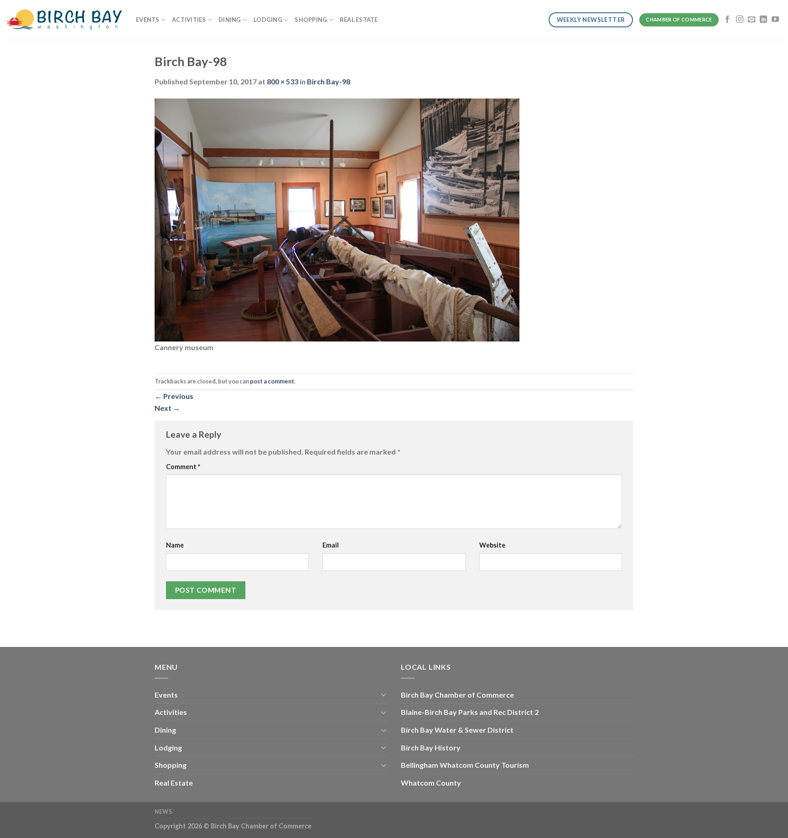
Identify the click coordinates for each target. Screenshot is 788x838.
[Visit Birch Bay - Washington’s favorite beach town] (64, 19)
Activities (189, 19)
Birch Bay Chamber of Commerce (457, 694)
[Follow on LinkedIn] (763, 20)
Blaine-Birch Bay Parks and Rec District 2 (470, 712)
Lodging (268, 19)
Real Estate (359, 19)
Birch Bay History (431, 747)
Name (175, 545)
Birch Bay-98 (328, 81)
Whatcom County (431, 782)
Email (330, 545)
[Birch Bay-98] (337, 218)
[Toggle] (383, 694)
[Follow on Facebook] (727, 20)
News (163, 811)
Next (167, 407)
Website (492, 545)
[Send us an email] (751, 20)
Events (148, 19)
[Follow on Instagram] (739, 20)
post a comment (272, 381)
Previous (174, 396)
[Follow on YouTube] (775, 20)
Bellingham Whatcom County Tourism (465, 764)
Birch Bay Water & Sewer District (457, 729)
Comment (183, 467)
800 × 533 (282, 81)
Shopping (311, 19)
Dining (229, 19)
